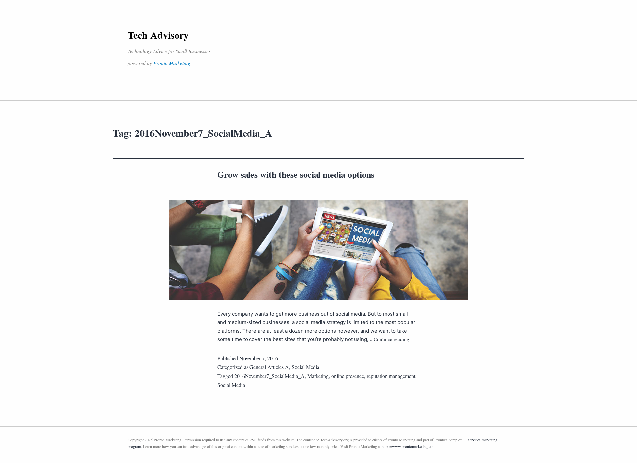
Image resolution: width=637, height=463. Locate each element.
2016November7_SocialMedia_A (269, 375)
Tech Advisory (158, 35)
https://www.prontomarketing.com (408, 446)
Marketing (318, 375)
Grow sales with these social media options (295, 174)
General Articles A (269, 367)
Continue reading (391, 339)
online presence (347, 375)
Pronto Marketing (171, 63)
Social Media (305, 367)
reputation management (391, 375)
